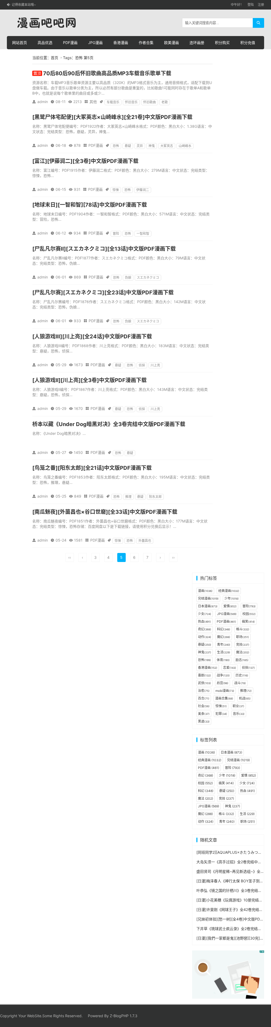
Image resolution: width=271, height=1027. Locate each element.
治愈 (204, 691)
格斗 (242, 629)
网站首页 (19, 42)
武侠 (204, 683)
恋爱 (229, 668)
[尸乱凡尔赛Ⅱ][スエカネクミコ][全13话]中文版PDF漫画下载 (104, 249)
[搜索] (258, 23)
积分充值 (247, 42)
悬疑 (128, 146)
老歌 (164, 102)
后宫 (222, 683)
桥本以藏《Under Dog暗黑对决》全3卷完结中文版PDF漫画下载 (108, 424)
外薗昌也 (144, 541)
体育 (223, 660)
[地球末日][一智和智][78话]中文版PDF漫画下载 (89, 205)
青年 (223, 645)
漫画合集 (224, 698)
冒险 (116, 234)
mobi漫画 (224, 691)
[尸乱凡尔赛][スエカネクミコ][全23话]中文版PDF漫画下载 (103, 292)
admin (42, 101)
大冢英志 (166, 146)
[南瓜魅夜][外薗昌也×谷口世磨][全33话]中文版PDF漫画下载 (104, 512)
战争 (223, 675)
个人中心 (19, 56)
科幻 (223, 629)
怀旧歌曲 (149, 102)
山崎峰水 (185, 146)
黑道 (204, 721)
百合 (203, 698)
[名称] (228, 974)
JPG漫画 (95, 42)
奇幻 (204, 629)
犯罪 (221, 714)
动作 (204, 637)
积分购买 (222, 42)
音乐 (239, 714)
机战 (245, 698)
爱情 (230, 606)
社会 (204, 706)
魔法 (242, 652)
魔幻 (223, 637)
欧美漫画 (171, 42)
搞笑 (248, 621)
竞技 (242, 645)
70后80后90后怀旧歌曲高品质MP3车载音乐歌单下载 (107, 73)
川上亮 (155, 365)
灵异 (140, 146)
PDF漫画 (70, 42)
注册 (261, 5)
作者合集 (146, 42)
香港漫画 (120, 42)
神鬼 (151, 146)
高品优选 (45, 42)
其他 (93, 101)
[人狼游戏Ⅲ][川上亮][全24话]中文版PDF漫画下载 (92, 336)
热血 (204, 621)
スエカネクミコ (148, 278)
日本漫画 (208, 606)
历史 (242, 675)
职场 (242, 637)
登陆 (250, 5)
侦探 (142, 365)
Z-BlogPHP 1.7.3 (123, 1015)
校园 (249, 614)
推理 (128, 497)
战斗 (240, 683)
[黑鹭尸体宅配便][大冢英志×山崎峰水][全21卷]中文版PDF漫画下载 (112, 117)
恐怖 (116, 146)
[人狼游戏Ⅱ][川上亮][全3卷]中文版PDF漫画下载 (89, 380)
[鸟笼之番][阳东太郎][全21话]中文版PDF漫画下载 (92, 468)
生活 (223, 652)
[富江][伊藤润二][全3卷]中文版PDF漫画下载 (85, 161)
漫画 (205, 591)
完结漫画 (208, 598)
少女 (204, 614)
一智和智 (143, 234)
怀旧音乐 (131, 102)
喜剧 (204, 675)
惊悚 (115, 190)
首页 (54, 57)
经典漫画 (228, 591)
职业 (238, 706)
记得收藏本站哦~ (24, 5)
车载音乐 (113, 102)
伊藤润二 (142, 190)
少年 (231, 598)
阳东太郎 (155, 497)
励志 (242, 660)
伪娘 (128, 278)
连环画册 (196, 42)
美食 (204, 714)
